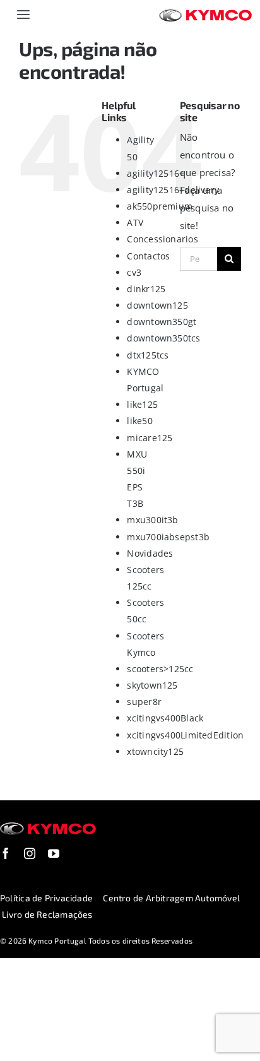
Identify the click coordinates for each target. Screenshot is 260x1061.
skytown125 (152, 685)
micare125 (149, 438)
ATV (135, 222)
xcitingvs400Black (165, 718)
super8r (144, 702)
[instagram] (29, 853)
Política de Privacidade (46, 897)
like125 (142, 404)
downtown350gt (161, 322)
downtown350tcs (163, 338)
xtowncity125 (155, 751)
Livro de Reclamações (47, 914)
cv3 (134, 272)
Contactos (148, 256)
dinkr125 (146, 289)
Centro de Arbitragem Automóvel (171, 897)
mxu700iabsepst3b (168, 537)
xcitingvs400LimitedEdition (185, 735)
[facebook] (5, 853)
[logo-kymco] (205, 13)
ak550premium (159, 206)
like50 (139, 421)
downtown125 (157, 305)
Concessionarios (162, 239)
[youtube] (53, 853)
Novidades (150, 553)
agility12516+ (155, 173)
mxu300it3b (152, 520)
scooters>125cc (160, 669)
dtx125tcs (147, 355)
